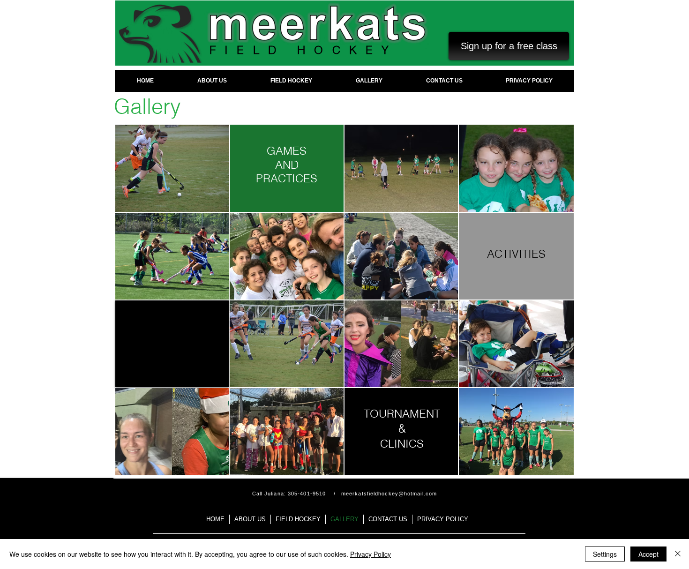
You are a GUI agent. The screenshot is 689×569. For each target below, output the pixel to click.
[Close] (677, 554)
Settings (605, 554)
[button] (172, 343)
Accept (648, 554)
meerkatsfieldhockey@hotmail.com (389, 493)
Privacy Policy (370, 554)
